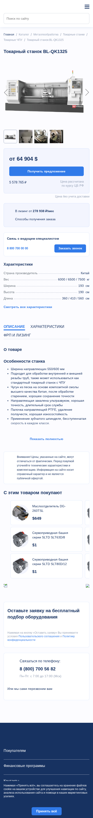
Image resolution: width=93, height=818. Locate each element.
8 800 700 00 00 (17, 248)
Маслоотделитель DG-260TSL (49, 508)
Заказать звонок (70, 248)
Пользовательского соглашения (39, 636)
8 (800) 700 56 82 (38, 668)
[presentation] (5, 585)
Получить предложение (46, 171)
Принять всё (46, 811)
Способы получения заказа (35, 219)
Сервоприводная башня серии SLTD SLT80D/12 (50, 562)
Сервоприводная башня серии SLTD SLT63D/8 (50, 535)
